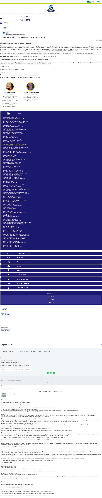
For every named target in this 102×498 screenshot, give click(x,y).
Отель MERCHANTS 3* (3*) (9, 207)
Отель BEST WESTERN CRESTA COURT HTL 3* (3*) (14, 170)
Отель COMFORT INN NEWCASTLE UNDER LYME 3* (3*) (16, 189)
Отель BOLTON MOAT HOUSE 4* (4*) (11, 125)
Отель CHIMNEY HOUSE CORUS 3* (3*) (12, 186)
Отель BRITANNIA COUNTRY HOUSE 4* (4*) (13, 126)
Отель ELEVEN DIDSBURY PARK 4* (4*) (12, 139)
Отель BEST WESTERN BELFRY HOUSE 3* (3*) (13, 169)
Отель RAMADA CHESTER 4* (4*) (10, 155)
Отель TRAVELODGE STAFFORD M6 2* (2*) (13, 244)
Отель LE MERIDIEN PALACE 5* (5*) (11, 117)
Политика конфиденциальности (21, 369)
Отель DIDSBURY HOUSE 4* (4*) (10, 137)
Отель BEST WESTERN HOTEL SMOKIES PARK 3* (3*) (15, 173)
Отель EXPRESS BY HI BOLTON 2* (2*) (11, 227)
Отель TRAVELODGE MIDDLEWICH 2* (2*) (12, 239)
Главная (5, 27)
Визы (24, 13)
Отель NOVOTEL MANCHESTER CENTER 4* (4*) (14, 148)
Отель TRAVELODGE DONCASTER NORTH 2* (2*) (14, 237)
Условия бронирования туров (51, 13)
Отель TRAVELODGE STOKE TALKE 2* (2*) (12, 245)
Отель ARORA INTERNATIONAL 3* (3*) (11, 166)
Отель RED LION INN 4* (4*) (9, 156)
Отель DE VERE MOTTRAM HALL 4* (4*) (12, 135)
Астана (4, 309)
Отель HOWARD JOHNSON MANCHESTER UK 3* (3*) (15, 200)
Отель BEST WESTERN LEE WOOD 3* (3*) (12, 174)
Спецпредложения (24, 351)
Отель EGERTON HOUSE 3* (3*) (10, 194)
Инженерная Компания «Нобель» (23, 378)
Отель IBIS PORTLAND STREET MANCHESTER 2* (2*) (15, 233)
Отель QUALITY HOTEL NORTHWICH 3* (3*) (13, 214)
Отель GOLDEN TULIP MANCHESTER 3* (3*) (13, 197)
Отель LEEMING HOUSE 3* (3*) (10, 204)
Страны (19, 13)
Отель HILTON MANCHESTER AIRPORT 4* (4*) (13, 140)
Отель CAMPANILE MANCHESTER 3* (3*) (12, 185)
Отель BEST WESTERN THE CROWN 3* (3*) (13, 177)
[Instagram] (51, 373)
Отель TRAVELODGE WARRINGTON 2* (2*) (12, 246)
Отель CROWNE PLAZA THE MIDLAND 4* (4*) (13, 133)
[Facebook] (54, 373)
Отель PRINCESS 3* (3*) (8, 211)
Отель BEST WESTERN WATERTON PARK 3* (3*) (14, 178)
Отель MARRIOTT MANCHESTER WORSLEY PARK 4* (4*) (16, 147)
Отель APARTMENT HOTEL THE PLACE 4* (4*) (13, 122)
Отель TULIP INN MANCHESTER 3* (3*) (12, 220)
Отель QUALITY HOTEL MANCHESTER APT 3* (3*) (14, 212)
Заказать (4, 396)
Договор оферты (5, 369)
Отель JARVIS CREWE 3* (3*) (9, 201)
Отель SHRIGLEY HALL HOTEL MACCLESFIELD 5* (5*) (15, 121)
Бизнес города (6, 32)
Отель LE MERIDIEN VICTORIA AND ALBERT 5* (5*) (14, 118)
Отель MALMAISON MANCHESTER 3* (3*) (12, 205)
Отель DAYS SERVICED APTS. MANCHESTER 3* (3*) (15, 192)
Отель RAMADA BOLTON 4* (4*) (10, 154)
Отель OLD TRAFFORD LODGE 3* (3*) (11, 209)
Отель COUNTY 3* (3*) (8, 190)
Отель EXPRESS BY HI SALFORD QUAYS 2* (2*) (14, 229)
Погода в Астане (4, 327)
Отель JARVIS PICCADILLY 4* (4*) (10, 141)
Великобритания (6, 31)
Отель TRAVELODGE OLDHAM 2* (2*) (11, 241)
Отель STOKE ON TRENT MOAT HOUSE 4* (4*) (13, 162)
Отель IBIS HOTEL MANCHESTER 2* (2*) (12, 231)
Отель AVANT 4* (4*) (7, 124)
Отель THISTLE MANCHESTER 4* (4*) (11, 163)
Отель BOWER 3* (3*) (8, 181)
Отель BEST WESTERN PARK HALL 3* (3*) (12, 175)
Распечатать (99, 39)
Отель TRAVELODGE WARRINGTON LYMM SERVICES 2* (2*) (17, 248)
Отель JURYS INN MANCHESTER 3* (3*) (12, 203)
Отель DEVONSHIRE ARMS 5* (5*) (10, 115)
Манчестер (5, 33)
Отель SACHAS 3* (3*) (8, 215)
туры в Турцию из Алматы (11, 365)
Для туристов (12, 13)
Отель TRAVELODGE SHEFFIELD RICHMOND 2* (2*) (15, 242)
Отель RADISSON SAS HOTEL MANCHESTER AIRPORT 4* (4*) (17, 152)
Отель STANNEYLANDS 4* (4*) (10, 160)
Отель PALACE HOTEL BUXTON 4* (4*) (11, 151)
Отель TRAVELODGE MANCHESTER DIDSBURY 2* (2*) (15, 238)
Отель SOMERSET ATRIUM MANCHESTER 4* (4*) (14, 159)
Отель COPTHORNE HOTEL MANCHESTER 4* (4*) (14, 129)
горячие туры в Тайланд (23, 365)
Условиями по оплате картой (15, 486)
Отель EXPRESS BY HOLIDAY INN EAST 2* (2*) (13, 230)
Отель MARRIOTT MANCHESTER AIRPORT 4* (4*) (14, 145)
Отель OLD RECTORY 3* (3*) (9, 208)
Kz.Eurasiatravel (51, 8)
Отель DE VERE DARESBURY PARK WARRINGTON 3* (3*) (16, 193)
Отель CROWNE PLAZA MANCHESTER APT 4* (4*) (14, 132)
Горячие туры (30, 13)
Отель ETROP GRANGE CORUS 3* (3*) (12, 196)
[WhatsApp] (48, 373)
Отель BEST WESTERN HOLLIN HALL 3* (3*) (13, 171)
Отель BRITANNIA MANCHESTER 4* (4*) (12, 128)
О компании (4, 13)
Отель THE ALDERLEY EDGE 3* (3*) (11, 216)
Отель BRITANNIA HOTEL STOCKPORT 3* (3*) (13, 184)
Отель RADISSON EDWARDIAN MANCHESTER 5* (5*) (15, 119)
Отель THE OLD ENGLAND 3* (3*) (10, 218)
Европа (4, 29)
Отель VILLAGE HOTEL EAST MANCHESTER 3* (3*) (14, 223)
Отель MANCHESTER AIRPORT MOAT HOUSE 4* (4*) (15, 144)
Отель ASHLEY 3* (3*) (8, 167)
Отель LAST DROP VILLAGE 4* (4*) (11, 143)
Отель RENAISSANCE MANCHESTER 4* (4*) (13, 158)
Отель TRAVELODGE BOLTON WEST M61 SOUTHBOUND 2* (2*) (17, 234)
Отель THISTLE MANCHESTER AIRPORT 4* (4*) (14, 164)
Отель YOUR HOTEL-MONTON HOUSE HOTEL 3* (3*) (15, 224)
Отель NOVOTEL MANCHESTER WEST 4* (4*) (13, 149)
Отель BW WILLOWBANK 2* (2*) (10, 226)
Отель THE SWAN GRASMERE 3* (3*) (11, 219)
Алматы (5, 308)
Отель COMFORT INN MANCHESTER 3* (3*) (13, 188)
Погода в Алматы (4, 311)
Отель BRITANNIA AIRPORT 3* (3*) (11, 182)
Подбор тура (39, 13)
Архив (99, 344)
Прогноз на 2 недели (5, 314)
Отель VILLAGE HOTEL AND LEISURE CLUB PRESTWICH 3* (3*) (17, 222)
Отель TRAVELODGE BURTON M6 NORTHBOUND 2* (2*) (16, 235)
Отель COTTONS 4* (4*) (8, 130)
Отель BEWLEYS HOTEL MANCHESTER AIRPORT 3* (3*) (16, 179)
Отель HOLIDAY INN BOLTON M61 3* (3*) (12, 199)
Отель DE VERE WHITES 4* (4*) (10, 136)
